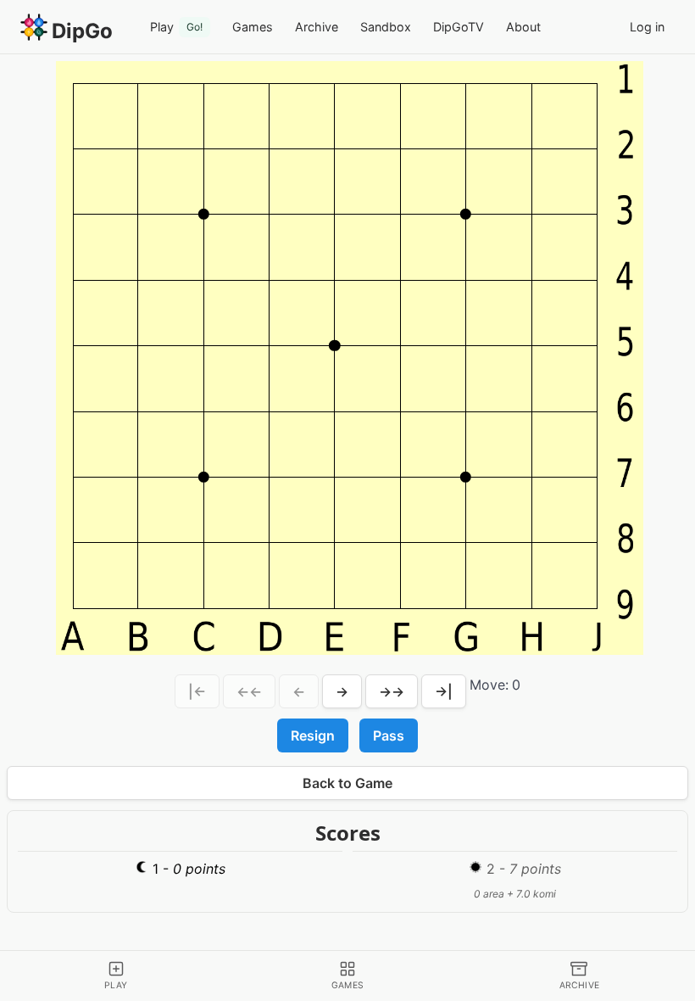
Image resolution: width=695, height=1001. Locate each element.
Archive (316, 27)
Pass (388, 735)
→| (444, 691)
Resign (313, 735)
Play (176, 27)
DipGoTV (458, 27)
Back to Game (347, 783)
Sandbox (385, 27)
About (523, 27)
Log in (647, 27)
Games (252, 27)
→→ (391, 691)
